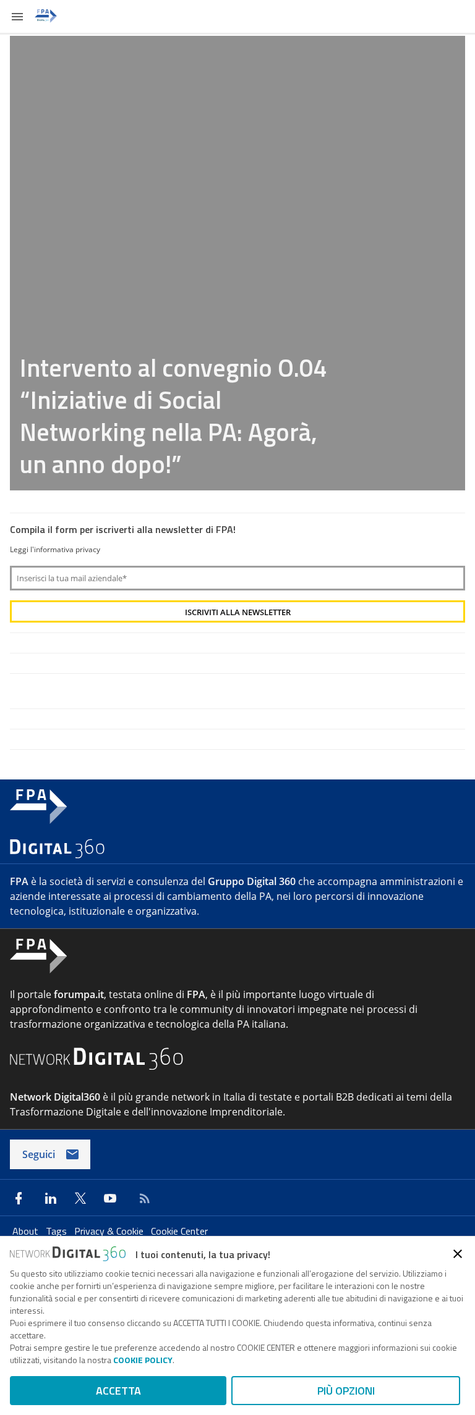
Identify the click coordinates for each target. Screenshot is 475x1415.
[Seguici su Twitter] (80, 1198)
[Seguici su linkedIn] (50, 1198)
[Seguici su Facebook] (18, 1198)
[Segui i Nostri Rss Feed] (142, 1198)
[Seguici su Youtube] (110, 1198)
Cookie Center (179, 1231)
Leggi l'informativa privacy (55, 549)
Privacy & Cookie (110, 1231)
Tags (57, 1231)
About (26, 1231)
